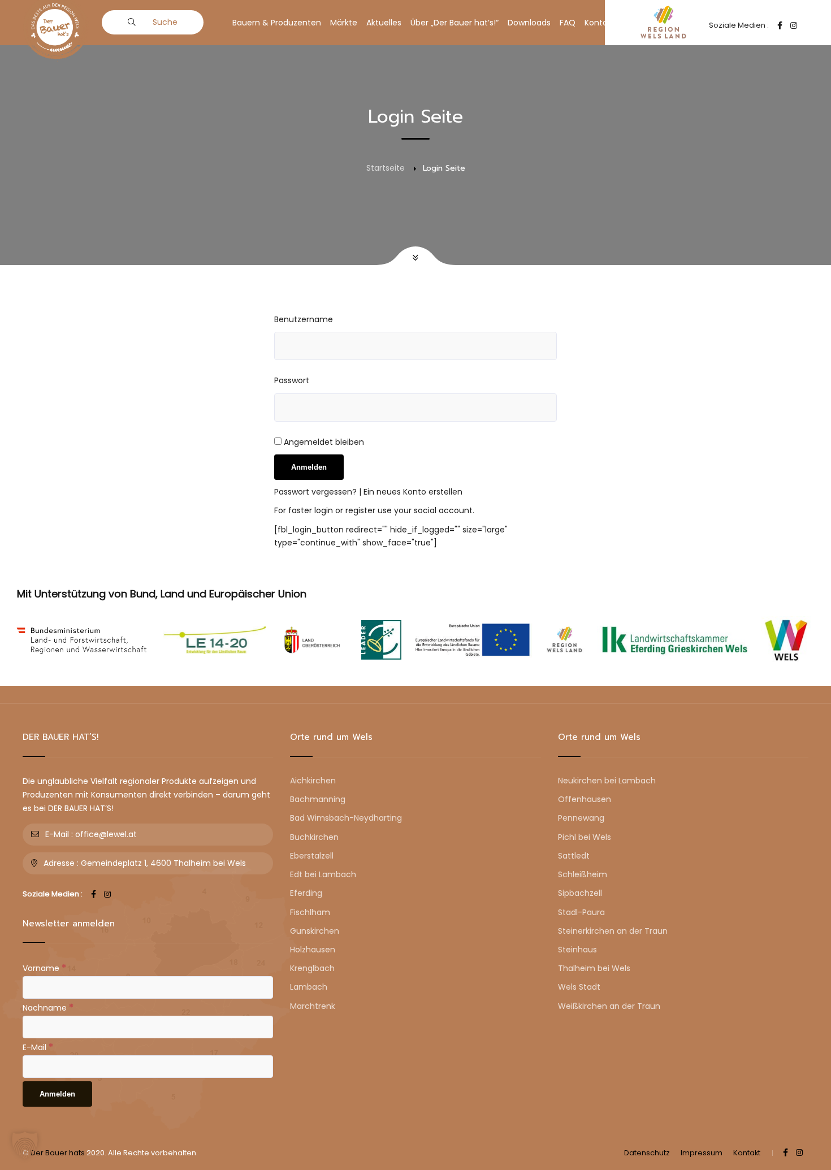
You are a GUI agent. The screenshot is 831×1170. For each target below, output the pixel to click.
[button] (25, 1145)
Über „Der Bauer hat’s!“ (454, 22)
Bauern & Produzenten (276, 22)
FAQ (567, 22)
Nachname (48, 1007)
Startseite (385, 168)
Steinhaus (577, 949)
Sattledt (574, 855)
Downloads (529, 22)
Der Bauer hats (58, 1152)
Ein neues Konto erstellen (412, 491)
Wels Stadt (579, 987)
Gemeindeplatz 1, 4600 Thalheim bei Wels (163, 863)
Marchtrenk (312, 1006)
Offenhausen (584, 799)
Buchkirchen (314, 837)
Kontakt (600, 22)
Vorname (44, 967)
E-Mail (38, 1047)
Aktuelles (383, 22)
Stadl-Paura (581, 912)
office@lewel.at (106, 834)
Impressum (701, 1152)
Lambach (308, 987)
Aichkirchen (313, 780)
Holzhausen (312, 949)
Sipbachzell (580, 893)
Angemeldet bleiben (323, 442)
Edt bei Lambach (323, 874)
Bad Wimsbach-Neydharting (346, 818)
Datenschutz (647, 1152)
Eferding (306, 893)
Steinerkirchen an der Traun (613, 931)
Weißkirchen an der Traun (609, 1006)
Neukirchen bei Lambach (607, 780)
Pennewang (581, 818)
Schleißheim (582, 874)
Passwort (291, 380)
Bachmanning (317, 799)
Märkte (343, 22)
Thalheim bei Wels (594, 968)
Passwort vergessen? (316, 491)
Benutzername (303, 319)
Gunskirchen (314, 931)
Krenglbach (312, 968)
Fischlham (310, 912)
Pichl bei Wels (584, 837)
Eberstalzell (312, 855)
